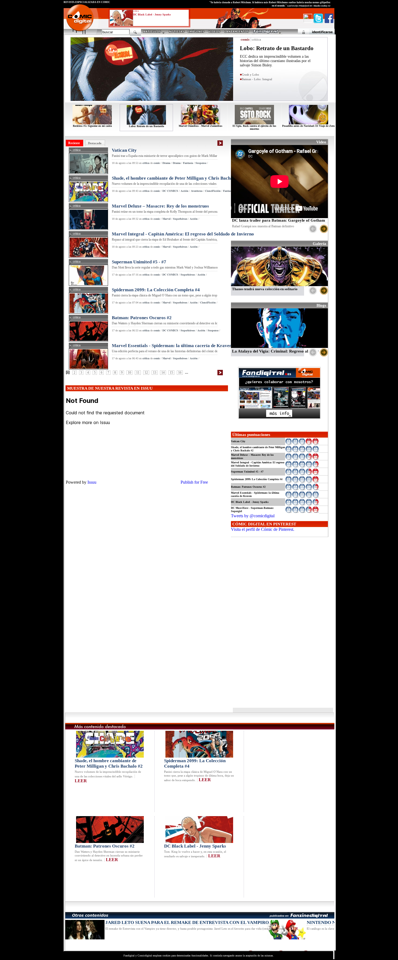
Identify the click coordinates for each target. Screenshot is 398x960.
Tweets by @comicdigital (253, 515)
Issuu (91, 482)
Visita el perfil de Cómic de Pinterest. (262, 529)
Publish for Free (194, 482)
